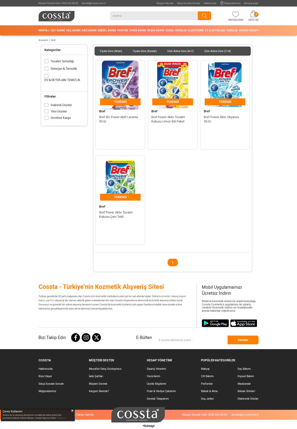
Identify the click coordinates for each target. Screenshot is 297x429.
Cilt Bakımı (207, 376)
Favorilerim (153, 376)
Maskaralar (244, 383)
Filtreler (50, 96)
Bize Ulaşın (45, 376)
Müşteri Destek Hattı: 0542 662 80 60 (58, 3)
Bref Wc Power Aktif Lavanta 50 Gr (118, 119)
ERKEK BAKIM (137, 30)
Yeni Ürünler (59, 111)
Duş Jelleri (207, 398)
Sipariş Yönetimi (156, 368)
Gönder (243, 340)
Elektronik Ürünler (248, 398)
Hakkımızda (210, 3)
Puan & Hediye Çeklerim (161, 391)
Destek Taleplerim (158, 398)
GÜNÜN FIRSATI (248, 30)
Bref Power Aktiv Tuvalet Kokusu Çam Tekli (116, 214)
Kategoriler (53, 50)
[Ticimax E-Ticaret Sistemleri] (148, 426)
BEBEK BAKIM (155, 30)
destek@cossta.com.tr (94, 3)
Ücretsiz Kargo (61, 118)
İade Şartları (96, 376)
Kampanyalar (251, 3)
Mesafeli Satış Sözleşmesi (105, 368)
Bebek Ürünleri (246, 391)
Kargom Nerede (165, 3)
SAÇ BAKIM (73, 30)
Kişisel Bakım (246, 376)
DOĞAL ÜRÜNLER (176, 30)
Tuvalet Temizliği (62, 61)
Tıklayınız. (61, 418)
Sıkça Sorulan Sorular (188, 3)
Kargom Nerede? (99, 391)
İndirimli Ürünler (61, 105)
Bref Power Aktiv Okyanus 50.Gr (221, 119)
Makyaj (205, 368)
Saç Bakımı (244, 368)
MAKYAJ (43, 30)
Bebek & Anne (209, 391)
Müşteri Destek (98, 383)
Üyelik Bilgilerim (156, 383)
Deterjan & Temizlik (64, 68)
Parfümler (207, 383)
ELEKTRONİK (196, 30)
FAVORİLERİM (235, 20)
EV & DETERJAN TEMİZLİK (221, 30)
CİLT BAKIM (58, 30)
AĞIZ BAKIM (89, 30)
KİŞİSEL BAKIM (107, 30)
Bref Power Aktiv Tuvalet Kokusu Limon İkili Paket (168, 119)
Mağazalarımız (232, 3)
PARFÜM (122, 30)
